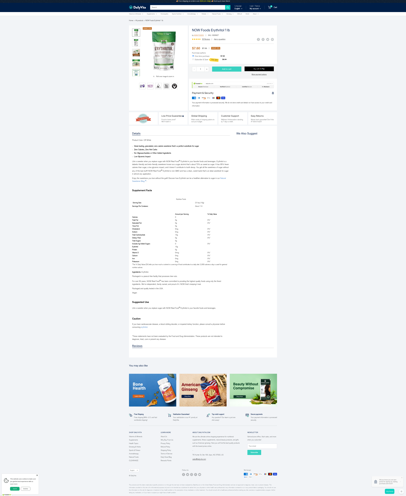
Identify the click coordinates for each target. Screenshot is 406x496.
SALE (247, 14)
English (132, 470)
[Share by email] (272, 39)
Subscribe (254, 452)
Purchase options (199, 53)
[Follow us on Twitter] (187, 474)
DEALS (239, 14)
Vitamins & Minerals (135, 14)
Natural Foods (216, 14)
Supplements (151, 14)
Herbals (204, 14)
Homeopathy (164, 14)
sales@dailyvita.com (199, 459)
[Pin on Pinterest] (263, 39)
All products (139, 20)
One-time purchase (202, 56)
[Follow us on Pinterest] (195, 474)
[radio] (193, 56)
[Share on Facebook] (258, 39)
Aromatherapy (191, 14)
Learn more (13, 484)
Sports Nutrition (177, 14)
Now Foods (199, 35)
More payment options (259, 74)
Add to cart (226, 69)
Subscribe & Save (206, 59)
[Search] (227, 7)
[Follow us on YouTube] (199, 474)
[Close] (37, 475)
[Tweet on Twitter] (267, 39)
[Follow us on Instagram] (191, 474)
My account (254, 8)
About (254, 14)
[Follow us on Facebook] (183, 474)
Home (131, 20)
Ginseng (228, 14)
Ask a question (220, 39)
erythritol (144, 327)
